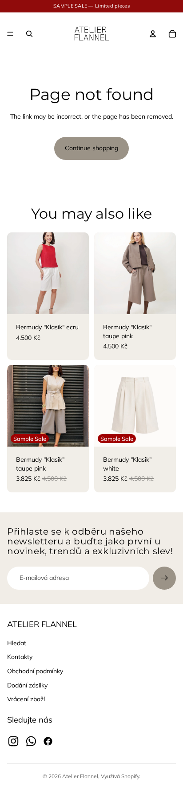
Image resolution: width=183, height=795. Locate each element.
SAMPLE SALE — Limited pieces (91, 6)
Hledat (16, 643)
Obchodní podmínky (35, 671)
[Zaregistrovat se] (164, 578)
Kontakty (19, 657)
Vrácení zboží (26, 699)
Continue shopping (91, 148)
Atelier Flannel (80, 776)
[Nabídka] (10, 34)
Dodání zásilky (27, 685)
